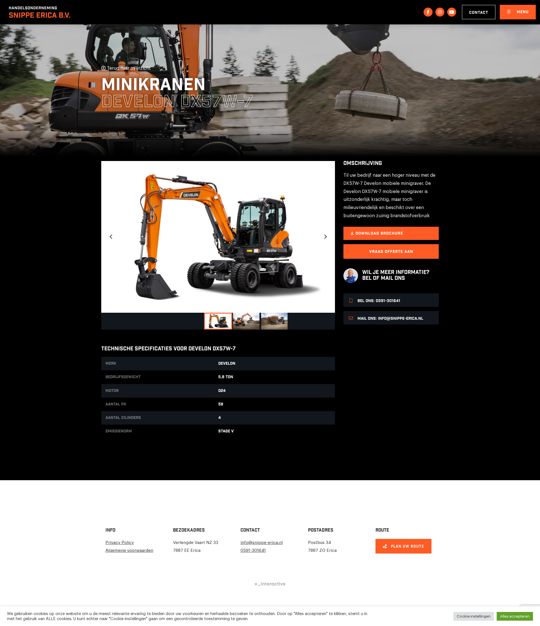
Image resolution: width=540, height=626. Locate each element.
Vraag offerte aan (391, 251)
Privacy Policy (119, 543)
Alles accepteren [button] (515, 616)
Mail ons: (389, 318)
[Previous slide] (111, 237)
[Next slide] (325, 237)
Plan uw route (407, 546)
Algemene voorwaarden (129, 550)
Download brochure (378, 233)
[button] (218, 321)
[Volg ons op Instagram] (439, 12)
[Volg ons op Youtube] (451, 12)
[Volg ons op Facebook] (428, 12)
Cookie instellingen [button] (473, 616)
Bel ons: (378, 300)
